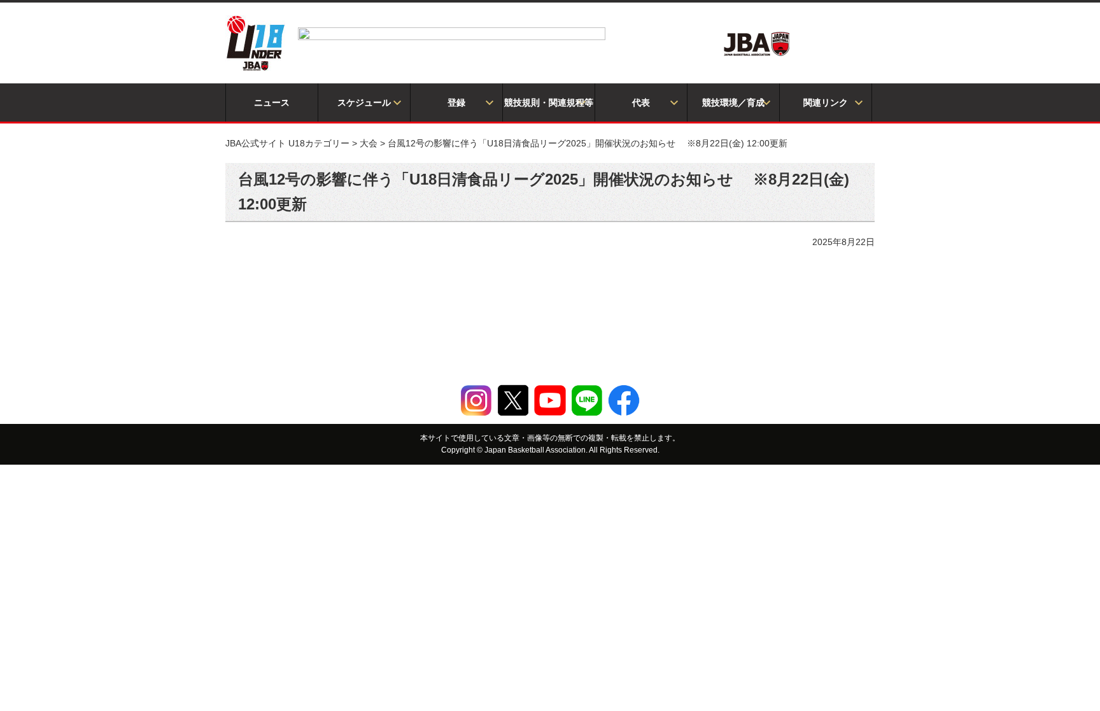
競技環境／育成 (733, 102)
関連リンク (825, 102)
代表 (641, 102)
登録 (456, 102)
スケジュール (364, 102)
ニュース (272, 102)
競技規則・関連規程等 (548, 102)
